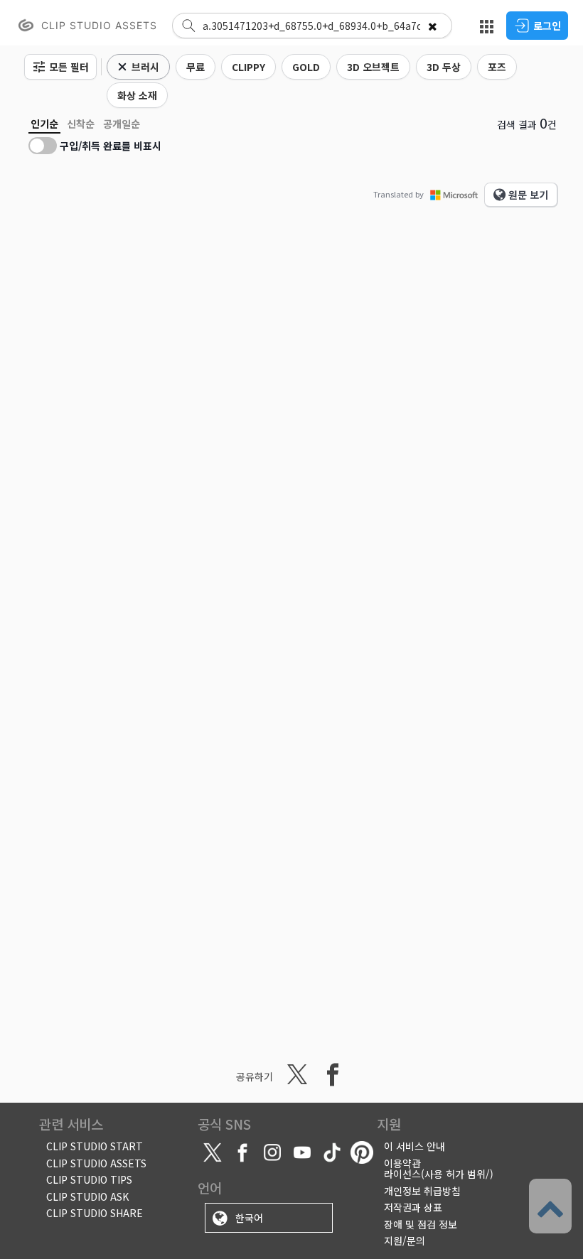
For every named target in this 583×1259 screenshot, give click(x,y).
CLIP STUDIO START (94, 1146)
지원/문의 (404, 1240)
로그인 (547, 25)
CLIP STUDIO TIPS (89, 1179)
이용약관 (402, 1163)
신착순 (81, 124)
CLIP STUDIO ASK (87, 1196)
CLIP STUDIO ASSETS (96, 1163)
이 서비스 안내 (414, 1146)
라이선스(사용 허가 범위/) (438, 1174)
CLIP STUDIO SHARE (94, 1213)
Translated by (398, 194)
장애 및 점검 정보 (420, 1224)
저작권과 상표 (413, 1207)
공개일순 (121, 124)
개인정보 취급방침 (422, 1191)
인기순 (44, 124)
